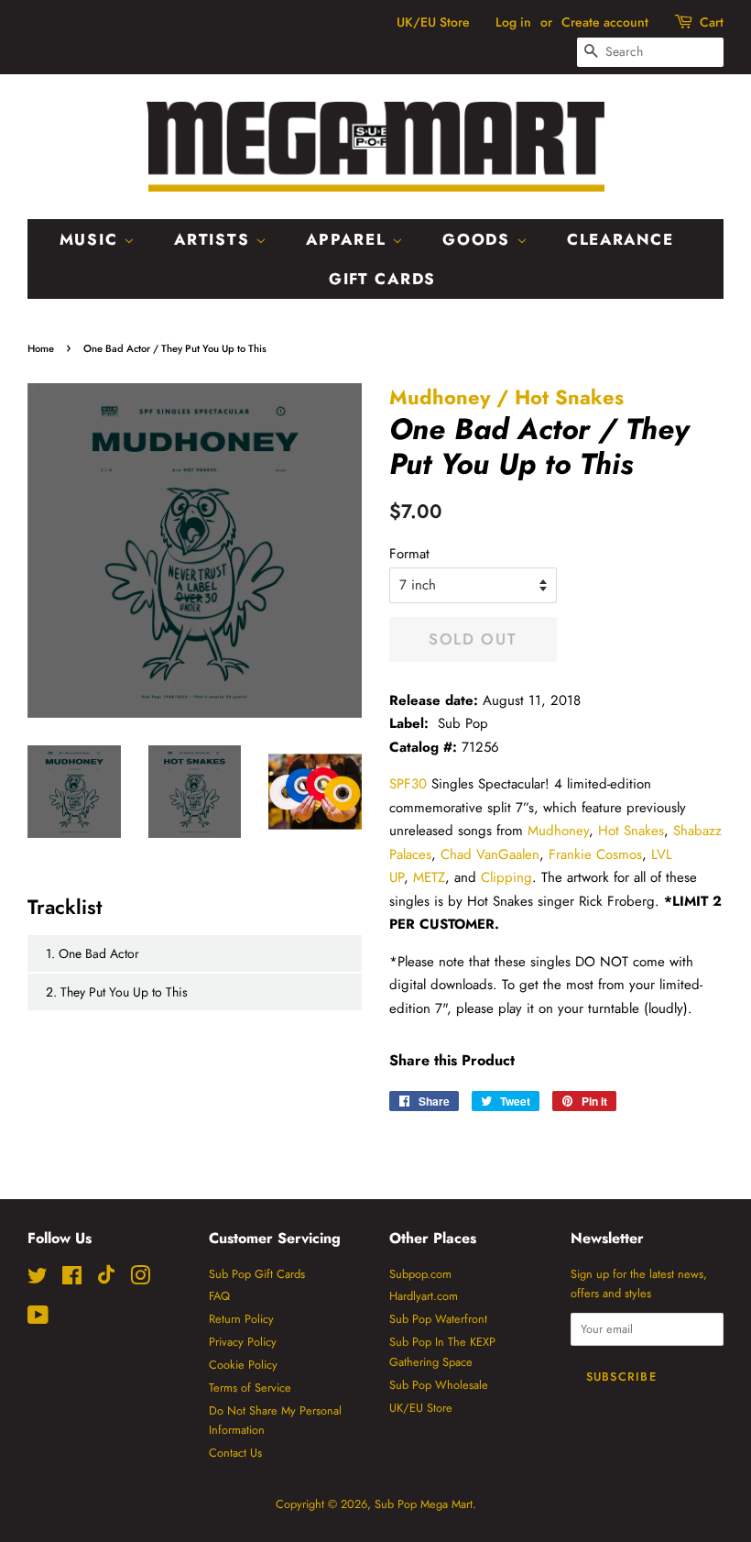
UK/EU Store (433, 22)
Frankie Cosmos (595, 854)
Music (92, 239)
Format (409, 554)
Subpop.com (420, 1274)
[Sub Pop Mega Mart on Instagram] (140, 1279)
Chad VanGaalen (490, 854)
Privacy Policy (243, 1341)
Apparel (349, 239)
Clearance (620, 239)
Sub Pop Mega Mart (424, 1504)
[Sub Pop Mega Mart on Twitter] (37, 1279)
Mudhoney (558, 831)
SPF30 (408, 784)
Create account (604, 22)
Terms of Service (250, 1387)
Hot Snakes (631, 831)
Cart (712, 22)
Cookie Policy (243, 1364)
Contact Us (235, 1452)
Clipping (506, 877)
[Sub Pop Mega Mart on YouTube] (38, 1318)
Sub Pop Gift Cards (257, 1274)
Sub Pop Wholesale (438, 1384)
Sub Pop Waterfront (438, 1318)
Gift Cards (382, 279)
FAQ (219, 1296)
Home (40, 348)
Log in (513, 22)
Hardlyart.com (423, 1296)
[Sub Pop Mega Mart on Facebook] (71, 1279)
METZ (429, 877)
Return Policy (241, 1318)
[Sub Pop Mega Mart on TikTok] (106, 1280)
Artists (215, 239)
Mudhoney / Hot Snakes (506, 397)
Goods (479, 239)
